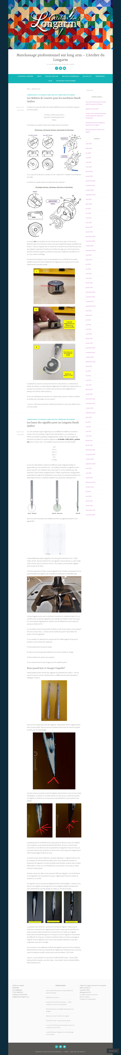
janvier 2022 (89, 394)
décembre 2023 (90, 292)
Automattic (81, 1052)
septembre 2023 (90, 306)
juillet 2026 (89, 148)
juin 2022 (88, 371)
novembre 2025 (90, 185)
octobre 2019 (90, 487)
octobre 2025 (90, 190)
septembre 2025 (90, 195)
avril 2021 (88, 431)
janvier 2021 (89, 445)
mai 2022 (88, 375)
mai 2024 (88, 269)
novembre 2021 (90, 403)
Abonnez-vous (113, 1051)
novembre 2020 (90, 454)
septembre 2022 (90, 362)
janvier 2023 (89, 343)
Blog (50, 81)
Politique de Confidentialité (88, 999)
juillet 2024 (89, 260)
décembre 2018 (90, 510)
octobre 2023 (90, 301)
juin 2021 (88, 422)
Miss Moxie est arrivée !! (92, 109)
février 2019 (89, 501)
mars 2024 (89, 278)
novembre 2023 (90, 297)
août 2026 (89, 144)
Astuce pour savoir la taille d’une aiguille (57, 1016)
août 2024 (89, 255)
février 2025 (89, 227)
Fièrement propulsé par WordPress (48, 1052)
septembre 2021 (90, 413)
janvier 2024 (89, 287)
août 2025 (89, 199)
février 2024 (89, 283)
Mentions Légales (85, 997)
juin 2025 (88, 208)
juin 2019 (88, 491)
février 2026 (89, 171)
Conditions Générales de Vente (89, 994)
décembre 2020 (90, 450)
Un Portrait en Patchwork (66, 81)
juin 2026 (88, 153)
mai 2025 (88, 213)
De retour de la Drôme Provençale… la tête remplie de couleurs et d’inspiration (96, 116)
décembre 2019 (90, 482)
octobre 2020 (90, 459)
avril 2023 (88, 329)
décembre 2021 (90, 399)
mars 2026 (89, 167)
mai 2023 (88, 324)
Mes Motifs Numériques (70, 76)
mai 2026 (88, 157)
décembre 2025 (90, 181)
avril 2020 (88, 473)
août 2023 (89, 311)
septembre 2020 (90, 464)
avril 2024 (88, 273)
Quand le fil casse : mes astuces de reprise (58, 1020)
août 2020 (89, 468)
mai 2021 (88, 427)
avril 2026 (88, 162)
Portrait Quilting (51, 76)
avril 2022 (88, 380)
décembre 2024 (90, 236)
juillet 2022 (89, 366)
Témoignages (100, 76)
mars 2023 (89, 334)
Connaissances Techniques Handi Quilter (42, 95)
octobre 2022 (90, 357)
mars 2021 (89, 436)
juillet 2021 (89, 417)
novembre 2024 (90, 241)
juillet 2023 (89, 315)
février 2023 (89, 338)
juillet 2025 (89, 204)
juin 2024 (88, 264)
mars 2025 (89, 222)
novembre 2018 (90, 515)
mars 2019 (89, 496)
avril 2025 (88, 218)
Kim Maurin (20, 110)
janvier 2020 (89, 478)
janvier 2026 (89, 176)
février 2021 (89, 440)
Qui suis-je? (87, 76)
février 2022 (89, 389)
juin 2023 (88, 320)
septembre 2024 (90, 250)
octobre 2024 (90, 246)
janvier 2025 (89, 232)
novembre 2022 (90, 352)
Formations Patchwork (66, 95)
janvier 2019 (89, 505)
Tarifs (39, 76)
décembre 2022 (90, 348)
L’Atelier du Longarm (25, 76)
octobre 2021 (90, 408)
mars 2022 (89, 385)
